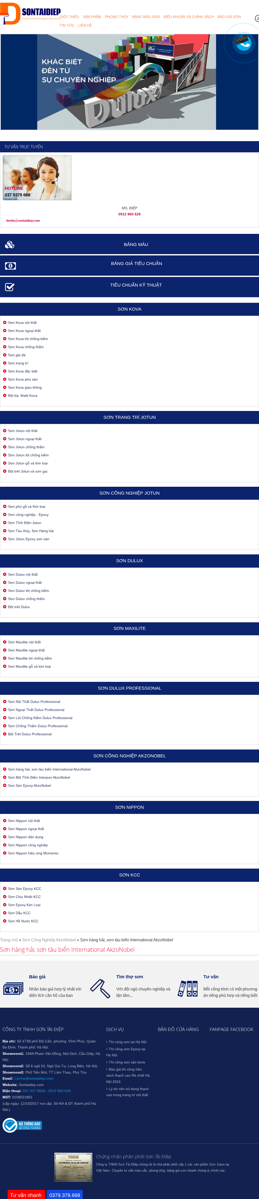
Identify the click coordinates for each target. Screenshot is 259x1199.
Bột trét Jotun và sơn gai (27, 471)
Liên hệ (85, 25)
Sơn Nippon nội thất (24, 821)
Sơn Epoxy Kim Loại (24, 905)
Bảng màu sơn (146, 16)
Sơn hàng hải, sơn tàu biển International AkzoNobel (49, 769)
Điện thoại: (12, 1091)
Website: (10, 1085)
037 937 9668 (34, 1091)
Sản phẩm (92, 16)
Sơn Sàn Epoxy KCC (24, 889)
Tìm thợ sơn (129, 976)
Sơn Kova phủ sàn (23, 379)
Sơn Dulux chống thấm (26, 599)
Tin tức (67, 25)
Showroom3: (13, 1072)
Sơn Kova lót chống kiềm (28, 339)
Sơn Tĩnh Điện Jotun (24, 523)
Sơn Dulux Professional (129, 688)
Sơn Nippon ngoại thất (26, 829)
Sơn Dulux (129, 560)
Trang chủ (9, 940)
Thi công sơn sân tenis (127, 1062)
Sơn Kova (129, 309)
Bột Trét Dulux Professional (30, 734)
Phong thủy (116, 16)
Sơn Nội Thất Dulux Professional (34, 702)
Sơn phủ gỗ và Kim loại (26, 506)
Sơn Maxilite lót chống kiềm (30, 658)
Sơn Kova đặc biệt (22, 371)
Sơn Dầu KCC (19, 913)
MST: (7, 1097)
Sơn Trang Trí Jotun (129, 417)
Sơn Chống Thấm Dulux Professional (38, 726)
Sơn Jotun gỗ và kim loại (28, 463)
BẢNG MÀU (136, 244)
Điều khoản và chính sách (189, 16)
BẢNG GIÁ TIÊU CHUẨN (136, 263)
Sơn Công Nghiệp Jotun (129, 493)
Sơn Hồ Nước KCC (23, 921)
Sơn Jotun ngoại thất (24, 439)
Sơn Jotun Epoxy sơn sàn (28, 539)
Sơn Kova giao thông (25, 387)
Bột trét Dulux (19, 607)
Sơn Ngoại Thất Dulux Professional (36, 710)
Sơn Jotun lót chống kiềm (28, 455)
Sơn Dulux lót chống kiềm (28, 591)
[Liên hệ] (242, 41)
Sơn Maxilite (130, 628)
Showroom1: (13, 1054)
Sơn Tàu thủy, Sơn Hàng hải (31, 531)
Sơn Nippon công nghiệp (28, 845)
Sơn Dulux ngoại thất (25, 582)
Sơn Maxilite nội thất (24, 642)
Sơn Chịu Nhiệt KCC (24, 897)
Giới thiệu (69, 16)
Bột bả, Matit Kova (22, 396)
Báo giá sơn (229, 16)
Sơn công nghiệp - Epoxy (28, 515)
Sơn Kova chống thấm (26, 347)
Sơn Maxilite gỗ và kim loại (29, 666)
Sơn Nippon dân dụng (25, 837)
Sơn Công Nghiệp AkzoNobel (129, 755)
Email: (8, 1078)
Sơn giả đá (17, 355)
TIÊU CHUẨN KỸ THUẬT (136, 285)
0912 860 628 (59, 1091)
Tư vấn (211, 976)
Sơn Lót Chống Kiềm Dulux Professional (40, 718)
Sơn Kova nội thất (22, 323)
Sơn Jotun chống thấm (26, 447)
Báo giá (37, 976)
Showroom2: (13, 1066)
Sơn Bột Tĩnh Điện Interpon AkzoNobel (39, 777)
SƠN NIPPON (129, 807)
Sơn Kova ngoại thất (24, 331)
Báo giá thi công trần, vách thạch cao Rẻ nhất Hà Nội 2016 (128, 1075)
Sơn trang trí (18, 363)
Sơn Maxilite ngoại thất (26, 650)
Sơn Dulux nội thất (23, 574)
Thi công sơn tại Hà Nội (127, 1042)
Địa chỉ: (9, 1041)
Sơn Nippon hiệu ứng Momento (33, 853)
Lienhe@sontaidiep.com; (34, 1078)
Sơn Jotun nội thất (22, 431)
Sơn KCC (129, 874)
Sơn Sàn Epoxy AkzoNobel (29, 785)
